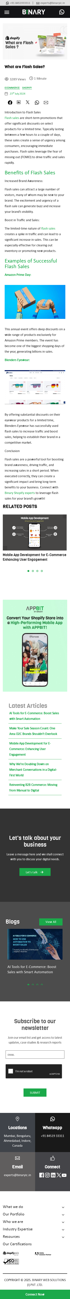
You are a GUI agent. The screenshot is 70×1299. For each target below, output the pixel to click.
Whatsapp (52, 1127)
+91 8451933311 (20, 3)
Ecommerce (12, 87)
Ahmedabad (12, 1141)
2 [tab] (33, 571)
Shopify (27, 87)
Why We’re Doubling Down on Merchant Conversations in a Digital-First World (33, 769)
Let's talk (32, 872)
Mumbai (9, 1136)
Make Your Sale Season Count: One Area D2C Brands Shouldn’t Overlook (33, 731)
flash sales (48, 228)
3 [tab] (37, 571)
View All (51, 922)
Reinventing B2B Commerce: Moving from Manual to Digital (33, 787)
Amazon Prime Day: (18, 275)
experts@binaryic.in (53, 3)
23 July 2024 (17, 93)
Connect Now (35, 1294)
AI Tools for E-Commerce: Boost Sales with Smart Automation (34, 716)
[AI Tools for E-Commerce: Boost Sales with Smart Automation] (35, 944)
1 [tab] (28, 571)
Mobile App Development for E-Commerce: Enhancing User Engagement (30, 749)
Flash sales (12, 118)
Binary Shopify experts (20, 493)
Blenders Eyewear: (17, 360)
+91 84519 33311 (52, 1136)
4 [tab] (42, 571)
